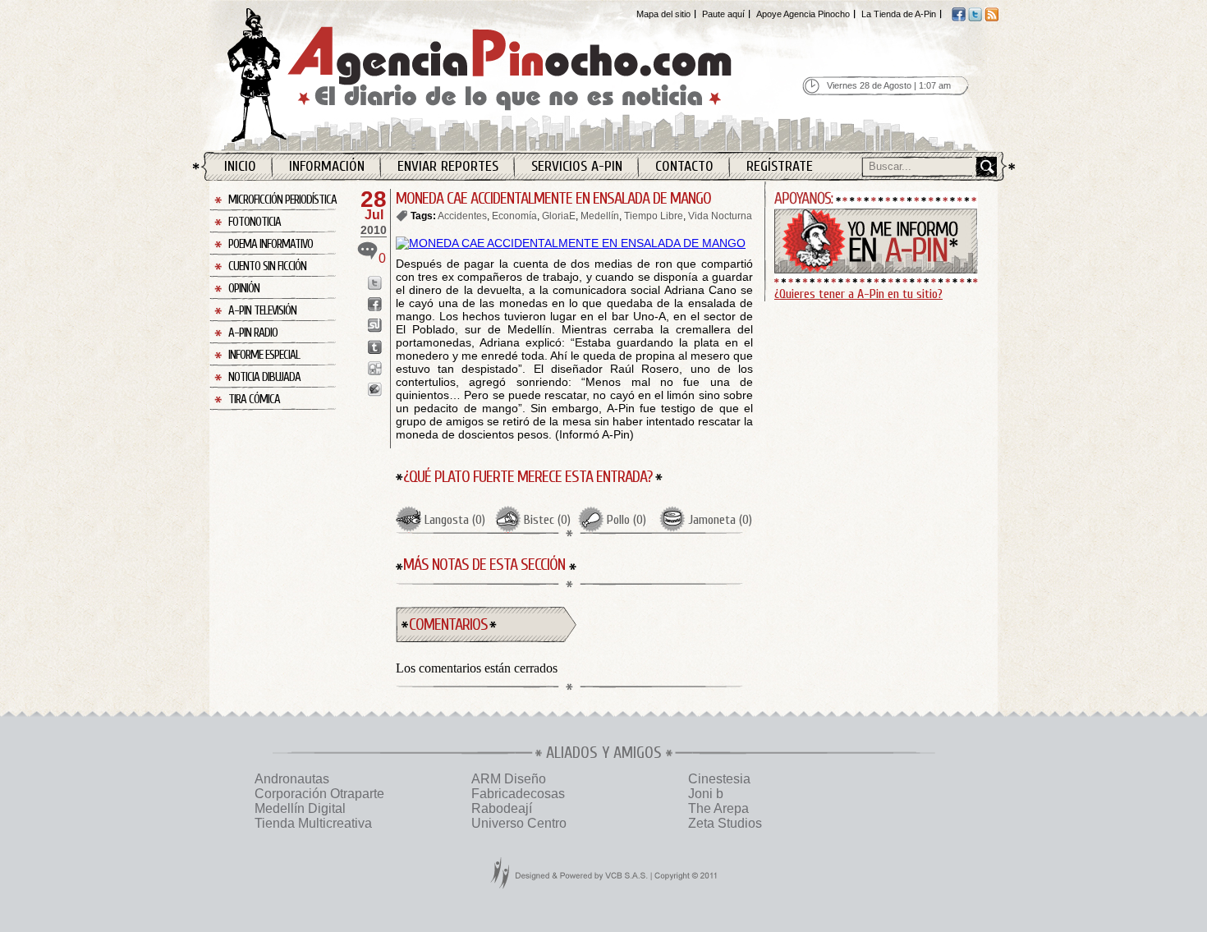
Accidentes (462, 216)
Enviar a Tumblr (375, 347)
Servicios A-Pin (576, 166)
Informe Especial (264, 355)
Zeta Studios (725, 823)
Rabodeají (501, 808)
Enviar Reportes (447, 166)
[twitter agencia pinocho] (975, 18)
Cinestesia (719, 779)
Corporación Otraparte (319, 794)
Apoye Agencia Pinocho (803, 14)
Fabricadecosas (518, 794)
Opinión (243, 289)
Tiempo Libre (653, 216)
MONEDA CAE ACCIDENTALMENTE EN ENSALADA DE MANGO (553, 198)
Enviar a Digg (375, 368)
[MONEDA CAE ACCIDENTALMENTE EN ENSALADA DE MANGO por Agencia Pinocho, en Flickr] (571, 243)
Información (327, 166)
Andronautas (292, 779)
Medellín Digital (300, 808)
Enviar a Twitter (375, 283)
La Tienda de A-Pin (898, 14)
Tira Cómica (254, 399)
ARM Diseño (508, 779)
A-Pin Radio (253, 333)
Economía (514, 216)
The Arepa (718, 808)
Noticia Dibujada (264, 377)
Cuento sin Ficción (267, 266)
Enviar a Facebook (375, 304)
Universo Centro (519, 823)
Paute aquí (723, 14)
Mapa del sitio (663, 14)
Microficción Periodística (282, 200)
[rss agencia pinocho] (991, 18)
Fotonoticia (254, 222)
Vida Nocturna (720, 216)
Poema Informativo (270, 244)
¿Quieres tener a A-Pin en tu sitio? (858, 294)
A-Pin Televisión (262, 311)
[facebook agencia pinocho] (959, 18)
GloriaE (559, 216)
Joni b (705, 794)
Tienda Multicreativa (313, 823)
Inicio (240, 166)
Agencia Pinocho (514, 75)
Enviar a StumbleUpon (375, 326)
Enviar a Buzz (375, 390)
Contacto (684, 166)
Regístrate (779, 166)
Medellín (600, 216)
